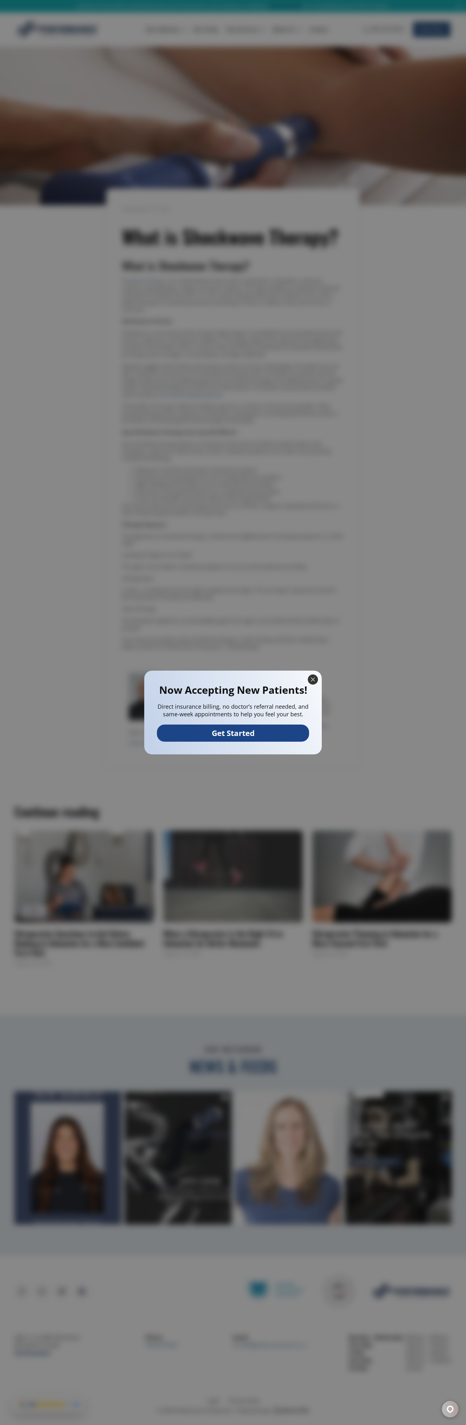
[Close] (313, 679)
